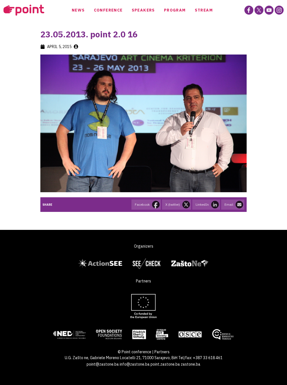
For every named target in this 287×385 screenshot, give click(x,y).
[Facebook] (248, 10)
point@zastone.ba (103, 364)
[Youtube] (269, 10)
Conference (108, 10)
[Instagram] (279, 10)
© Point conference (134, 351)
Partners (162, 351)
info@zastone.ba (135, 364)
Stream (204, 10)
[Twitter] (258, 10)
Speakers (143, 10)
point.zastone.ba (165, 364)
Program (175, 10)
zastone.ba (190, 364)
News (78, 10)
